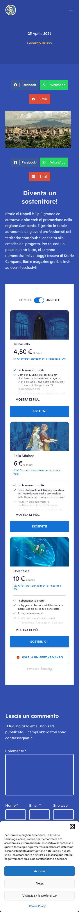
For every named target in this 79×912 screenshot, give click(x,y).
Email (44, 99)
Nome (11, 805)
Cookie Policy (37, 906)
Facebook (29, 85)
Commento (15, 751)
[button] (72, 826)
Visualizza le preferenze (39, 895)
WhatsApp (57, 85)
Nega (39, 883)
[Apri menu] (71, 10)
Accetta (39, 871)
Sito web (60, 805)
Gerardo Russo (39, 43)
